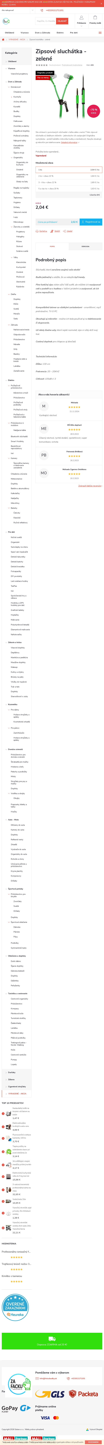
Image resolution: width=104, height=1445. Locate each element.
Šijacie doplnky (17, 966)
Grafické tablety (17, 610)
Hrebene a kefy (17, 767)
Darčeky (11, 1072)
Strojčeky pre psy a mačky (19, 782)
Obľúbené (12, 61)
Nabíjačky (15, 498)
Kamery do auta (17, 830)
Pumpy (14, 1059)
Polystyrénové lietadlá (20, 624)
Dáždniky (15, 980)
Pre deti (11, 532)
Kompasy (15, 1008)
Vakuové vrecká (20, 212)
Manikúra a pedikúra (19, 657)
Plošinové (20, 277)
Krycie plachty (17, 871)
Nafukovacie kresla (21, 329)
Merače (17, 313)
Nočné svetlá (16, 537)
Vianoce (11, 68)
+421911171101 (78, 1378)
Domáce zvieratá (15, 749)
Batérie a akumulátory (20, 488)
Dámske (17, 927)
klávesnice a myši (21, 393)
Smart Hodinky (17, 441)
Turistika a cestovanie (17, 993)
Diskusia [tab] (85, 246)
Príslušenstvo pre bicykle (18, 895)
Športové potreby (15, 889)
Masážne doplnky (18, 662)
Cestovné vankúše (18, 1054)
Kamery (14, 458)
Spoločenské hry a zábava (18, 596)
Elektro (11, 380)
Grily (15, 349)
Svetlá (16, 309)
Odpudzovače (19, 334)
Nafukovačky (16, 634)
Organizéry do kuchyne (22, 163)
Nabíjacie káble (20, 430)
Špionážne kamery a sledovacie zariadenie (21, 465)
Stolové (19, 246)
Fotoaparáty (16, 571)
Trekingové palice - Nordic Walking (19, 1043)
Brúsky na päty (17, 677)
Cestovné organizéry (19, 999)
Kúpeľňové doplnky (22, 131)
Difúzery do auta (18, 825)
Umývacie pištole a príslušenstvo (19, 865)
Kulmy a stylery (17, 672)
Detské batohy (17, 561)
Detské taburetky (18, 557)
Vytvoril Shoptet (96, 1429)
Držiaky (17, 207)
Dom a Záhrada (15, 81)
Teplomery (18, 197)
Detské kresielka (17, 566)
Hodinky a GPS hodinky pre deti (17, 604)
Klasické (17, 517)
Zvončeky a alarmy (21, 126)
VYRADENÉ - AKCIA (17, 1093)
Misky (13, 776)
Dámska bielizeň (17, 971)
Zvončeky (18, 901)
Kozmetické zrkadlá (22, 721)
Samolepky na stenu (19, 547)
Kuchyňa (17, 97)
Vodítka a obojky (18, 793)
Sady (16, 318)
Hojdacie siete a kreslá (20, 360)
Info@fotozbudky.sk (48, 1378)
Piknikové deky (17, 1033)
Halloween (18, 121)
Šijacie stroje (19, 152)
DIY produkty (16, 576)
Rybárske (20, 286)
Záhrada (14, 325)
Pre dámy (15, 709)
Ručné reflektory (20, 522)
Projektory (20, 231)
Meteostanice (16, 479)
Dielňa (13, 294)
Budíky (16, 111)
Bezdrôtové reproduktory (16, 447)
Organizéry (18, 157)
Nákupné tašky (20, 140)
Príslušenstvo (19, 339)
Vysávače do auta (18, 849)
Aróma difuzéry (20, 101)
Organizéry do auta (19, 854)
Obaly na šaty (22, 181)
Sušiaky (17, 192)
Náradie (17, 344)
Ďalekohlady (16, 1023)
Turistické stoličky (18, 1018)
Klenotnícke (21, 262)
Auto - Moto (13, 819)
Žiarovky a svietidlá (21, 227)
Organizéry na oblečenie (22, 175)
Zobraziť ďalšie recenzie (89, 485)
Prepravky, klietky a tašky (19, 805)
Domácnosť (16, 87)
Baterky (14, 508)
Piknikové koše (17, 1013)
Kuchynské (20, 267)
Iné (12, 453)
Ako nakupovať (8, 10)
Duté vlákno (16, 961)
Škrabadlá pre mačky (19, 762)
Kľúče (16, 304)
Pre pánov (15, 728)
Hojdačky (15, 615)
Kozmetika (12, 704)
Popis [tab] (52, 246)
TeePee (14, 586)
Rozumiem (93, 1442)
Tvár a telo (15, 686)
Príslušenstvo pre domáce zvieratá (18, 755)
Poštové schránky (21, 135)
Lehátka (17, 366)
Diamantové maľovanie (20, 629)
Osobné (19, 272)
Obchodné (20, 281)
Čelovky (17, 513)
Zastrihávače (19, 733)
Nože (13, 1050)
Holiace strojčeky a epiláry (21, 715)
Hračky (14, 811)
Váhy (16, 257)
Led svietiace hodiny (19, 581)
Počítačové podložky (18, 403)
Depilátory (15, 652)
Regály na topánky (21, 188)
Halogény (20, 236)
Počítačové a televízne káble (20, 415)
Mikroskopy (18, 222)
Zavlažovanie (19, 371)
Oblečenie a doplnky (17, 956)
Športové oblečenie (19, 922)
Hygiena (17, 202)
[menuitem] (9, 33)
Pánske (17, 932)
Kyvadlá (17, 106)
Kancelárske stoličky (19, 146)
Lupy (16, 217)
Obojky (17, 798)
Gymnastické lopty (18, 948)
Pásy (16, 936)
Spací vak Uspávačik (19, 552)
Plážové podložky (18, 1038)
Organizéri (15, 542)
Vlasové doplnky (18, 647)
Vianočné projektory (19, 74)
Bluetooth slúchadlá (19, 436)
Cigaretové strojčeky (17, 1086)
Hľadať (62, 21)
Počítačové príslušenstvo (16, 386)
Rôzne (19, 241)
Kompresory (16, 876)
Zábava (11, 1079)
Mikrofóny (15, 503)
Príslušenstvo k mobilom (17, 424)
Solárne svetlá (22, 251)
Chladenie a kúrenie (22, 92)
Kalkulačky (15, 493)
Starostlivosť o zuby (19, 696)
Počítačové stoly (20, 409)
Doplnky (17, 116)
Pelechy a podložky (19, 771)
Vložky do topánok (19, 682)
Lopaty (14, 1064)
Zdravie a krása (15, 642)
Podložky (15, 943)
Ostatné (19, 169)
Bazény (17, 354)
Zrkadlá (14, 844)
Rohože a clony (17, 859)
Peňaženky (15, 985)
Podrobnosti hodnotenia (72, 65)
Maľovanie (15, 620)
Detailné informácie (69, 142)
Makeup (14, 667)
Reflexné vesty (17, 839)
